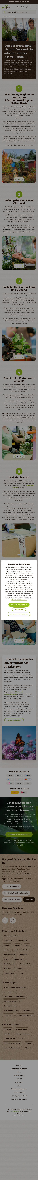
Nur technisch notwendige (19, 614)
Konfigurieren (19, 609)
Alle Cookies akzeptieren (19, 604)
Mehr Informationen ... (19, 600)
